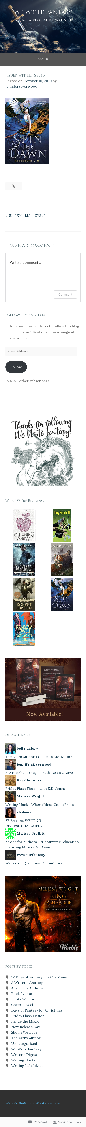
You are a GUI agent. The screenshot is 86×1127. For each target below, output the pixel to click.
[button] (24, 526)
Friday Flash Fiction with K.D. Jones (35, 788)
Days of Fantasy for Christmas (36, 1010)
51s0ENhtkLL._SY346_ (28, 215)
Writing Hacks (23, 1060)
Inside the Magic (25, 1021)
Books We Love (24, 999)
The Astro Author (26, 1038)
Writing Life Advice (27, 1065)
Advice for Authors (27, 988)
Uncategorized (24, 1043)
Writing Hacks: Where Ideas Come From (39, 804)
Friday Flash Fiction (28, 1016)
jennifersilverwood (21, 86)
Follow (16, 367)
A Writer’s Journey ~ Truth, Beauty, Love (39, 772)
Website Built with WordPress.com (32, 1103)
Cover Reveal (22, 1004)
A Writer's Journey (27, 982)
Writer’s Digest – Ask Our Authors (33, 863)
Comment (65, 294)
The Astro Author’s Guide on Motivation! (39, 756)
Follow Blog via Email (27, 315)
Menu (43, 58)
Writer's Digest (24, 1054)
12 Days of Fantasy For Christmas (39, 977)
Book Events (21, 993)
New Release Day (25, 1027)
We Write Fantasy (43, 12)
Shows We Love (24, 1032)
